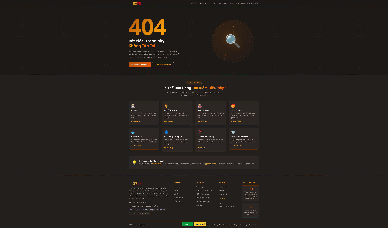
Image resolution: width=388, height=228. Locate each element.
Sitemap (199, 205)
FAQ (220, 203)
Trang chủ (194, 3)
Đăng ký (222, 190)
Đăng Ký (187, 224)
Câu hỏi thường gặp (203, 201)
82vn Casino (240, 3)
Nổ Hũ (232, 3)
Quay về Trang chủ (141, 65)
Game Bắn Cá (178, 198)
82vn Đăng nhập (252, 3)
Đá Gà (225, 3)
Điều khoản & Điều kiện (204, 190)
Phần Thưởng (178, 201)
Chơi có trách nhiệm (203, 198)
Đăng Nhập (200, 224)
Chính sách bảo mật (203, 194)
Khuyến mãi (223, 194)
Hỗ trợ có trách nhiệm (226, 207)
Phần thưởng (216, 3)
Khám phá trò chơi (164, 65)
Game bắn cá (204, 3)
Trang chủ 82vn (156, 164)
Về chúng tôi (200, 187)
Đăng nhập (223, 187)
